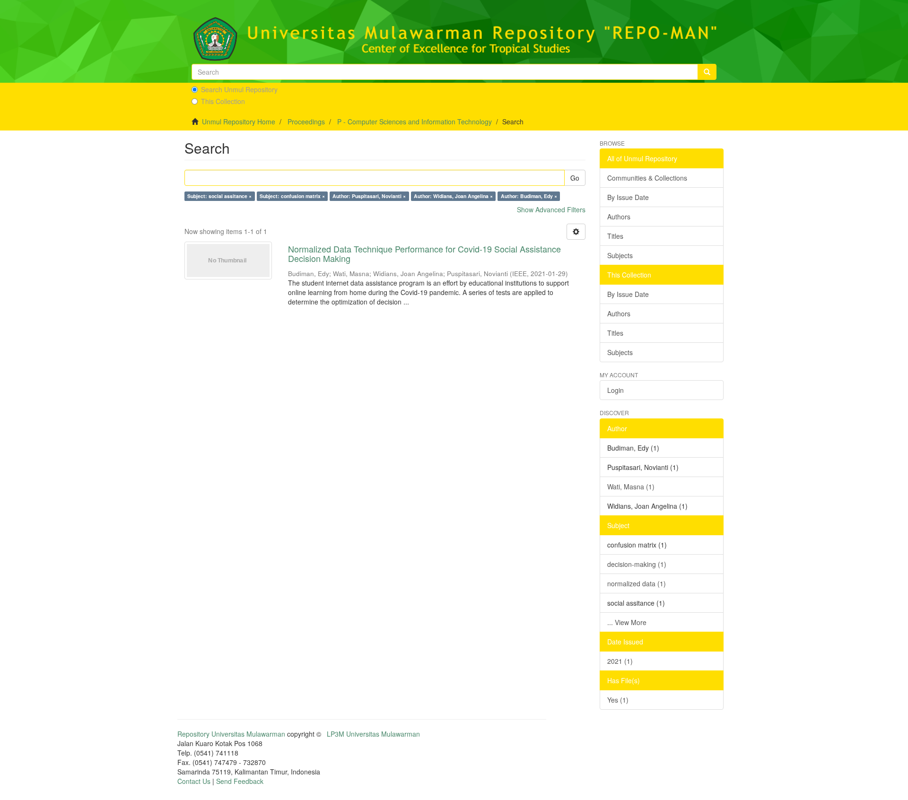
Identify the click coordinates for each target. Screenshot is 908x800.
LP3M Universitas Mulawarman (373, 734)
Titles (615, 236)
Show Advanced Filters (551, 209)
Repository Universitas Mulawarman (231, 734)
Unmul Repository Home (238, 121)
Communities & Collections (647, 178)
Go (574, 178)
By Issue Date (628, 197)
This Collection (223, 101)
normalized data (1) (636, 583)
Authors (618, 216)
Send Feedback (239, 781)
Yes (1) (618, 699)
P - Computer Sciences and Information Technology (414, 121)
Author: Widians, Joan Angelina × (453, 196)
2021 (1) (620, 661)
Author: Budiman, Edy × (529, 196)
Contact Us (193, 781)
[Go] (707, 72)
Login (615, 390)
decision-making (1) (636, 564)
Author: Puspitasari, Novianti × (369, 196)
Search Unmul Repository (239, 89)
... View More (626, 622)
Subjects (620, 255)
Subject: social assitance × (219, 196)
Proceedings (306, 121)
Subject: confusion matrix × (292, 196)
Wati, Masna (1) (631, 486)
